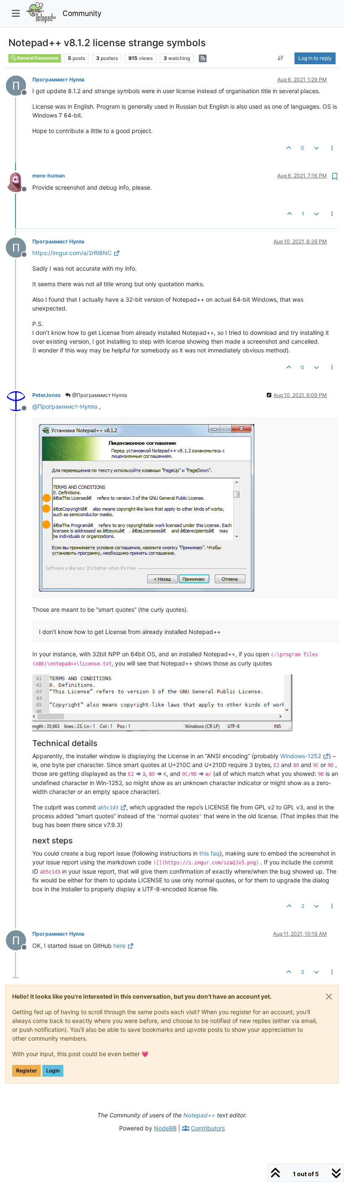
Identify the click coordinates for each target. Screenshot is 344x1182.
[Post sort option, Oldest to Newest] (281, 58)
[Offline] (19, 85)
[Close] (329, 996)
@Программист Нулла (99, 395)
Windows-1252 (300, 755)
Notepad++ (199, 1115)
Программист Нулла (58, 79)
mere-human (48, 175)
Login (53, 1070)
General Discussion (37, 58)
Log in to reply (315, 58)
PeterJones (46, 395)
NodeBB (165, 1128)
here (119, 945)
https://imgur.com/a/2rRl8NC (72, 252)
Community (82, 13)
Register (26, 1070)
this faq (209, 853)
